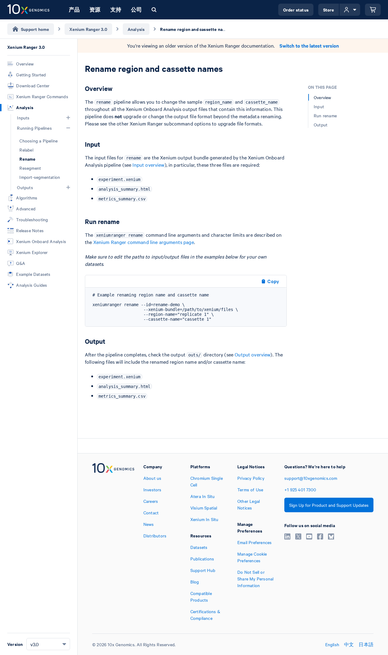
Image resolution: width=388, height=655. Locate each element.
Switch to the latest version (309, 45)
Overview (322, 97)
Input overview (148, 164)
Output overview (252, 354)
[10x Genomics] (113, 542)
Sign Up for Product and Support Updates (329, 505)
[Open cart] (373, 10)
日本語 (366, 644)
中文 (349, 644)
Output (320, 125)
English (332, 644)
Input (319, 106)
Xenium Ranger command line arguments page (143, 242)
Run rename (325, 115)
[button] (68, 117)
